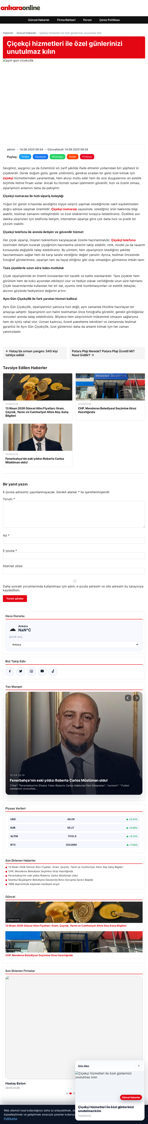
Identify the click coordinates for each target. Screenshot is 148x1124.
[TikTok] (53, 671)
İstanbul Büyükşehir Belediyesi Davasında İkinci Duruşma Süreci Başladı (50, 879)
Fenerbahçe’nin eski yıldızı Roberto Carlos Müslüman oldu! (43, 875)
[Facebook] (9, 671)
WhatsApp (57, 156)
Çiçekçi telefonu (123, 240)
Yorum (9, 499)
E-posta (10, 551)
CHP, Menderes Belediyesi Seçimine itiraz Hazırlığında (40, 871)
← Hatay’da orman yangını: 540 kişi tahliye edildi (32, 353)
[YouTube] (42, 671)
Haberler (8, 32)
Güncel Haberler (39, 19)
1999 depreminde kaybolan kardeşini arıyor (34, 884)
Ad (6, 535)
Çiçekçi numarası (64, 209)
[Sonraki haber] (136, 698)
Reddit (72, 156)
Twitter (25, 156)
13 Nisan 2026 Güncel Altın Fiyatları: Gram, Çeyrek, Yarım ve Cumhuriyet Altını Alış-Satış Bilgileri (65, 867)
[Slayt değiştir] (67, 1093)
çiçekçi (8, 178)
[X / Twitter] (20, 671)
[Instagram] (31, 671)
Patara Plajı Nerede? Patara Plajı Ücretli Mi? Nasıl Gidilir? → (103, 353)
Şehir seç (16, 636)
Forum (87, 19)
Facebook (40, 156)
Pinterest (87, 156)
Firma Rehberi (66, 19)
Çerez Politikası (109, 19)
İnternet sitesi (13, 566)
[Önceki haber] (128, 698)
